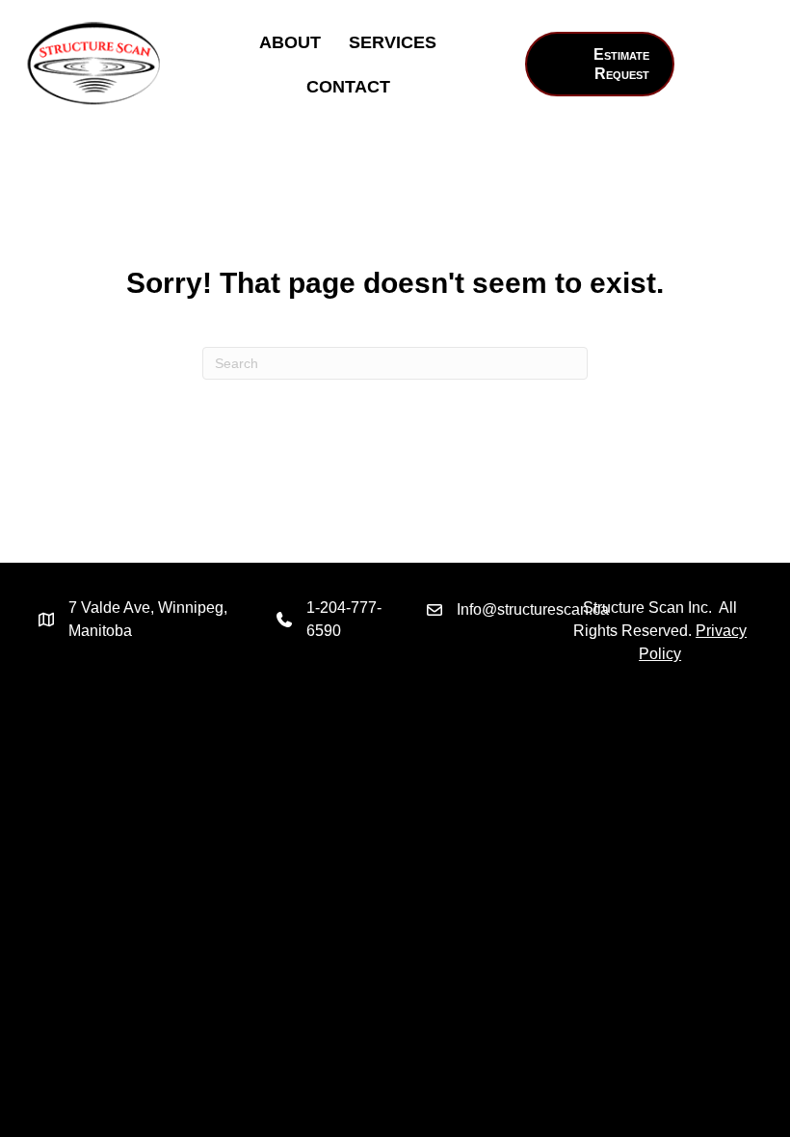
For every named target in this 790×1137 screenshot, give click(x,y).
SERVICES (392, 42)
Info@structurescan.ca (533, 609)
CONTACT (348, 86)
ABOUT (290, 42)
